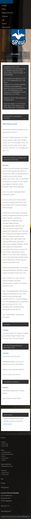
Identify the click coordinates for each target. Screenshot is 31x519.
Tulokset (5, 16)
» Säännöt (3, 460)
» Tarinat (3, 456)
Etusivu (4, 2)
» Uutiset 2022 (4, 444)
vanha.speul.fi (7, 424)
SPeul (4, 9)
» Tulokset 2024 (5, 474)
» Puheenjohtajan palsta (7, 454)
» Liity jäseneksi (5, 458)
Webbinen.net (25, 516)
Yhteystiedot (6, 27)
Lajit (3, 20)
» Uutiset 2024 (4, 446)
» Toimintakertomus (6, 452)
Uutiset (4, 5)
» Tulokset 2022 (5, 472)
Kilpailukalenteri (7, 13)
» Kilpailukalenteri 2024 (6, 466)
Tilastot (4, 23)
